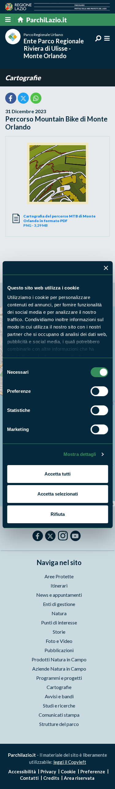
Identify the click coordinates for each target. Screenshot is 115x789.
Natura (59, 613)
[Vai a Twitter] (50, 536)
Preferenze (92, 771)
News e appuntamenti (59, 595)
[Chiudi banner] (106, 268)
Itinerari (59, 585)
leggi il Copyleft (69, 762)
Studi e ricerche (59, 705)
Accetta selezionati (57, 493)
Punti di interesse (59, 622)
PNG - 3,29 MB (59, 221)
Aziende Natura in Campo (59, 668)
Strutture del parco (59, 724)
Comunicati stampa (59, 715)
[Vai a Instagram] (63, 535)
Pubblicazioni (59, 650)
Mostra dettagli (79, 454)
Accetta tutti (57, 473)
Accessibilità (22, 771)
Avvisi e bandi (59, 696)
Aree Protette (59, 576)
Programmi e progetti (59, 678)
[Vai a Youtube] (75, 536)
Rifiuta (58, 514)
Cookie (68, 771)
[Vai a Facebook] (38, 536)
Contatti (29, 778)
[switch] (99, 391)
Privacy (48, 771)
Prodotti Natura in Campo (59, 659)
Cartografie (23, 78)
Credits (51, 778)
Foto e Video (59, 641)
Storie (59, 632)
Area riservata (79, 778)
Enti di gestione (59, 604)
